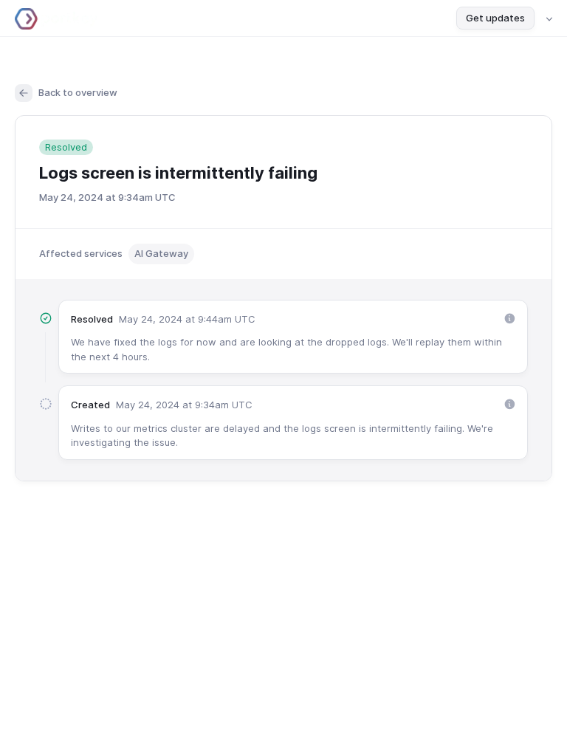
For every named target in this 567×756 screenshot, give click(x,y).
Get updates (495, 18)
